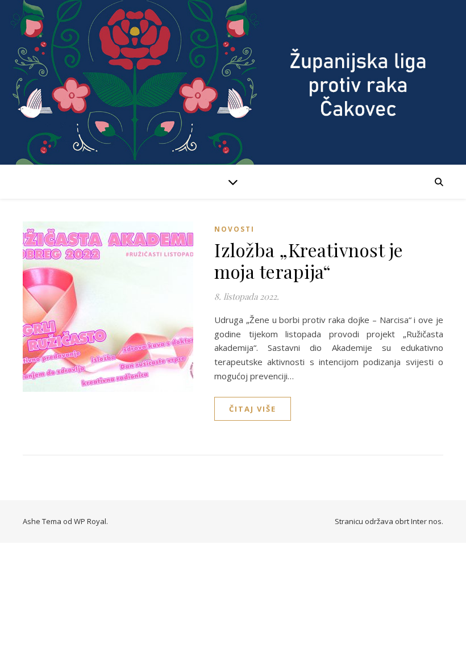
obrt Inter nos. (419, 521)
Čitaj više (252, 409)
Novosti (234, 229)
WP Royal (90, 521)
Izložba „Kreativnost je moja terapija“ (308, 260)
